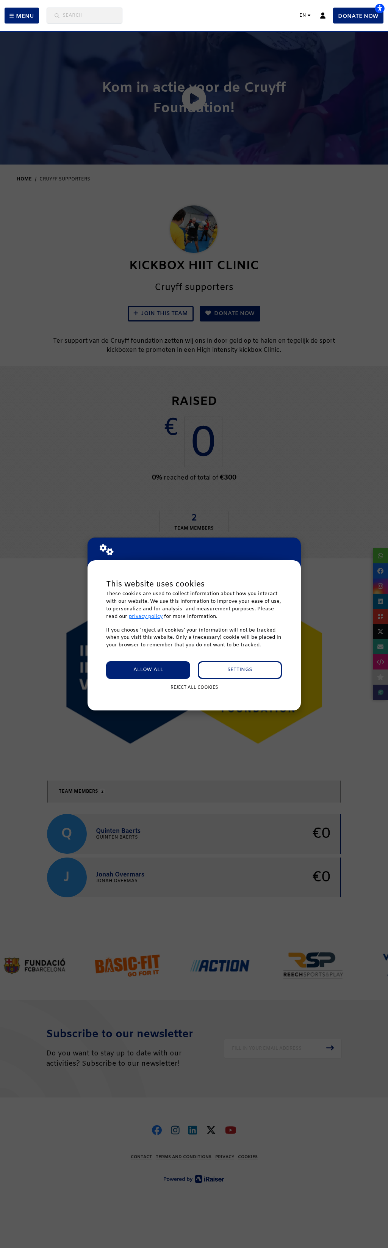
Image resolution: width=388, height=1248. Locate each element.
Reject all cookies (194, 688)
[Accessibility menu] (379, 8)
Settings (239, 669)
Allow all (148, 669)
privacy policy (146, 616)
